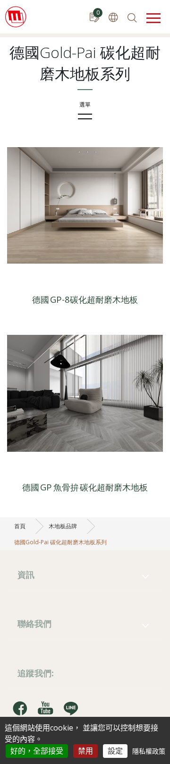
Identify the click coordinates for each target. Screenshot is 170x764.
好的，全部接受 (36, 751)
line (70, 707)
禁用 (85, 751)
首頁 (20, 526)
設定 (115, 751)
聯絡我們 (34, 623)
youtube (45, 707)
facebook (19, 707)
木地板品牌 (63, 526)
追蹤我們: (35, 673)
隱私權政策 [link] (148, 751)
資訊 (25, 574)
